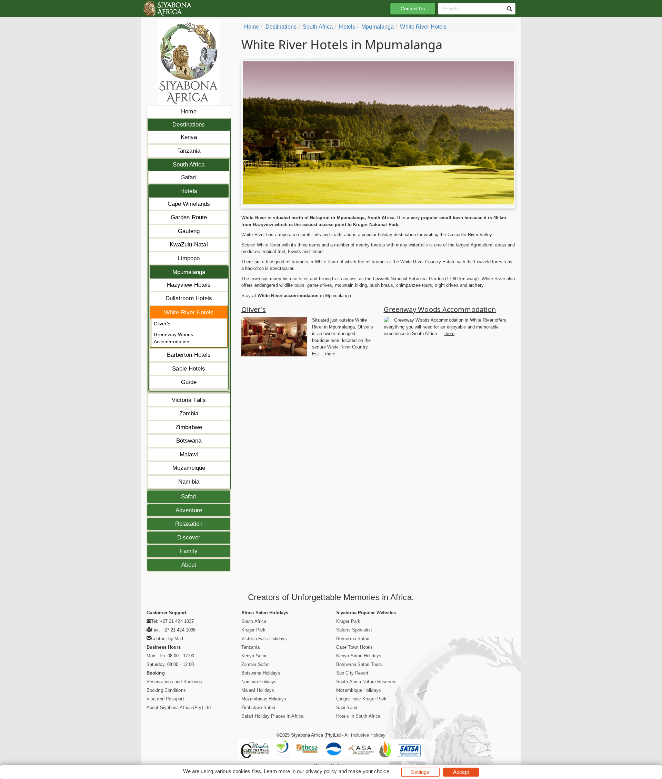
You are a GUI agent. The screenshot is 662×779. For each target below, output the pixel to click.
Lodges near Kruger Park (361, 698)
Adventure (188, 510)
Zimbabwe (188, 427)
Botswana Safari (353, 638)
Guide (189, 382)
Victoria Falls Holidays (264, 638)
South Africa (188, 164)
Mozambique (188, 468)
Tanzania (188, 151)
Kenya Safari (254, 655)
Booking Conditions (166, 690)
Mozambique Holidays (263, 698)
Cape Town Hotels (354, 647)
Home (188, 111)
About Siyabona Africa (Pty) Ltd (179, 707)
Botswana (189, 440)
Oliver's (162, 323)
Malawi (189, 454)
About (189, 565)
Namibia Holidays (259, 681)
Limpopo (189, 258)
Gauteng (189, 231)
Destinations (188, 124)
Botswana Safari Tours (359, 664)
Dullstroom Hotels (189, 298)
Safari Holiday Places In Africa (272, 716)
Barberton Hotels (189, 355)
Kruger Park (253, 630)
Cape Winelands (189, 204)
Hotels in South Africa (358, 716)
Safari (189, 177)
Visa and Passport (165, 698)
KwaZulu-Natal (189, 244)
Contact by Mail (167, 638)
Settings (420, 772)
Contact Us (413, 8)
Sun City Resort (352, 673)
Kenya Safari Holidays (358, 655)
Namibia (189, 481)
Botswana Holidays (260, 673)
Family (189, 551)
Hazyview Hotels (189, 285)
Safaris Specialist (354, 630)
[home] (167, 8)
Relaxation (189, 523)
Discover (189, 537)
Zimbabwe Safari (258, 707)
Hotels (188, 191)
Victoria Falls (189, 400)
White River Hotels (188, 312)
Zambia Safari (255, 664)
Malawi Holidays (257, 690)
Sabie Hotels (188, 368)
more (330, 353)
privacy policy (321, 771)
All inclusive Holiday (364, 735)
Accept (461, 772)
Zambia (189, 413)
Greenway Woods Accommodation (173, 338)
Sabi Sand (346, 707)
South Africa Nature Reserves (366, 681)
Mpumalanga (188, 272)
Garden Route (189, 217)
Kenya (189, 137)
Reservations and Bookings (174, 681)
